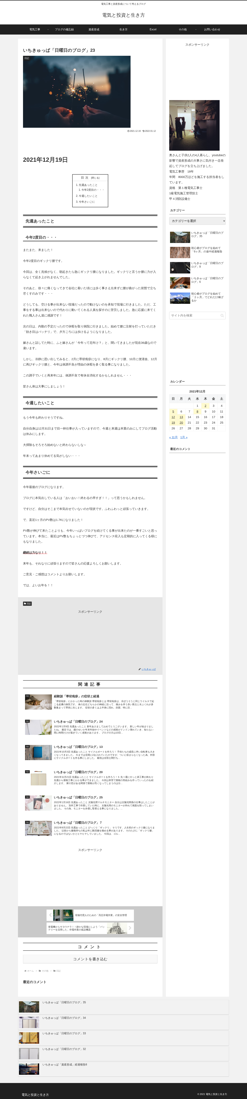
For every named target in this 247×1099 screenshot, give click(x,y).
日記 (29, 603)
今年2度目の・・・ (93, 189)
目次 (85, 177)
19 (173, 422)
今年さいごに (87, 201)
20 (181, 422)
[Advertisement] (90, 142)
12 (173, 417)
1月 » (184, 437)
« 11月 (173, 437)
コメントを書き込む (90, 959)
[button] (222, 315)
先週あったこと (88, 184)
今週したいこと (88, 195)
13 (181, 417)
